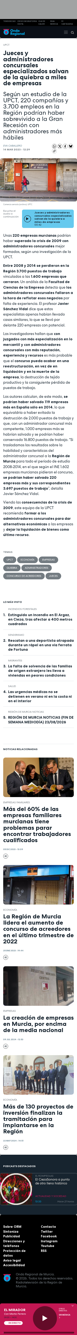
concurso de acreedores (24, 576)
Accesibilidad (14, 1265)
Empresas (48, 559)
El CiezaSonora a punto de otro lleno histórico (52, 1182)
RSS (44, 1251)
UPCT (6, 45)
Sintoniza (10, 1231)
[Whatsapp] (54, 146)
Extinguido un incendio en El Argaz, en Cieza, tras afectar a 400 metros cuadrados (40, 619)
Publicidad (11, 1236)
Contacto (48, 1227)
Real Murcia (54, 22)
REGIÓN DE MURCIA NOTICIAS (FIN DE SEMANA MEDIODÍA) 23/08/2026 (41, 719)
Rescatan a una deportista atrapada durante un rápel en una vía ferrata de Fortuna (41, 645)
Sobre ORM (12, 1227)
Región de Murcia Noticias (26, 712)
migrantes (15, 660)
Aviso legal (12, 1260)
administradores (36, 568)
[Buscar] (71, 32)
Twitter (47, 1231)
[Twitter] (60, 146)
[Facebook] (65, 146)
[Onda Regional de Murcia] (14, 32)
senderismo (16, 635)
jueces (53, 576)
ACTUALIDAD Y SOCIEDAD (50, 1196)
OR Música (64, 1315)
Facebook (49, 1236)
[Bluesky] (70, 146)
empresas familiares (16, 802)
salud (12, 686)
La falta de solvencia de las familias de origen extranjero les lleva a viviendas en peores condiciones (40, 670)
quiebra (12, 568)
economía (27, 559)
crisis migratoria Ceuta (27, 22)
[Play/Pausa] (45, 1318)
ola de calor (41, 22)
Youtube (47, 1246)
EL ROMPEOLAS (44, 1176)
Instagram (49, 1241)
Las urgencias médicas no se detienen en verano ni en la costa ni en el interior (40, 696)
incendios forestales (22, 609)
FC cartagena (67, 22)
